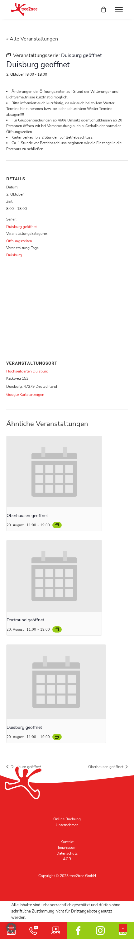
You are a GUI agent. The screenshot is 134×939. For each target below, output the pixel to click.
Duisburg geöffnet (21, 226)
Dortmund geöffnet (25, 620)
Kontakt (67, 841)
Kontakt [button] (33, 930)
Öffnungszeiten (19, 241)
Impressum (67, 847)
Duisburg (14, 255)
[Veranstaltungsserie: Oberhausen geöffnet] (57, 525)
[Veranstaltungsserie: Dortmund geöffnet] (57, 629)
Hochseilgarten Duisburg (27, 371)
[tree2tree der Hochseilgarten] (24, 9)
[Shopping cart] (100, 9)
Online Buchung (67, 819)
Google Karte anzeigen (25, 394)
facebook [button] (78, 930)
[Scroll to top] (123, 927)
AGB (67, 858)
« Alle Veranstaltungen (32, 39)
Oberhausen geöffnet (27, 516)
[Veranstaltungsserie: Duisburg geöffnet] (57, 737)
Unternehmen (67, 825)
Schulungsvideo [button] (56, 930)
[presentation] (54, 471)
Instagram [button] (100, 930)
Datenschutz (67, 853)
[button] (118, 9)
